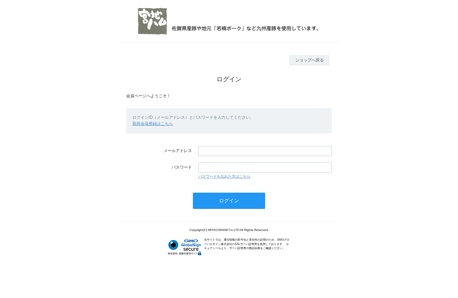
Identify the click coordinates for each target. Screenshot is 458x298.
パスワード (182, 167)
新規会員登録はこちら (152, 123)
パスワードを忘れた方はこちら (224, 176)
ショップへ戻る (309, 60)
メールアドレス (178, 150)
